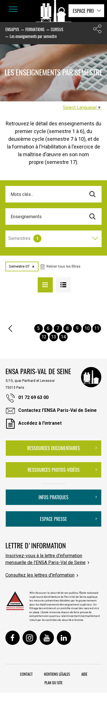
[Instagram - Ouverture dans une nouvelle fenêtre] (30, 638)
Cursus (57, 29)
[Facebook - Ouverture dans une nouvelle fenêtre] (12, 638)
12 (44, 337)
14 (63, 337)
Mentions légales (57, 674)
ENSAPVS (12, 29)
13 (53, 337)
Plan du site (53, 682)
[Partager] (97, 30)
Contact (26, 674)
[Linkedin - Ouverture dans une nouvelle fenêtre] (64, 638)
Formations (35, 29)
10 (87, 328)
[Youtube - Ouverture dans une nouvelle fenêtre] (47, 638)
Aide (84, 674)
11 (96, 328)
